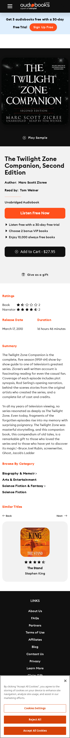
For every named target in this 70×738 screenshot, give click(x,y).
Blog (35, 646)
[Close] (65, 680)
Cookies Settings (35, 708)
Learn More (35, 668)
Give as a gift (37, 275)
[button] (7, 515)
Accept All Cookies (35, 730)
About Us (35, 611)
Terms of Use (35, 632)
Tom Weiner (29, 190)
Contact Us (35, 654)
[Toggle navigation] (10, 6)
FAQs (35, 618)
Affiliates (35, 639)
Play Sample (37, 138)
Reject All (35, 719)
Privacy (35, 661)
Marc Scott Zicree (32, 182)
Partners (35, 625)
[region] (35, 706)
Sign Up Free (43, 27)
